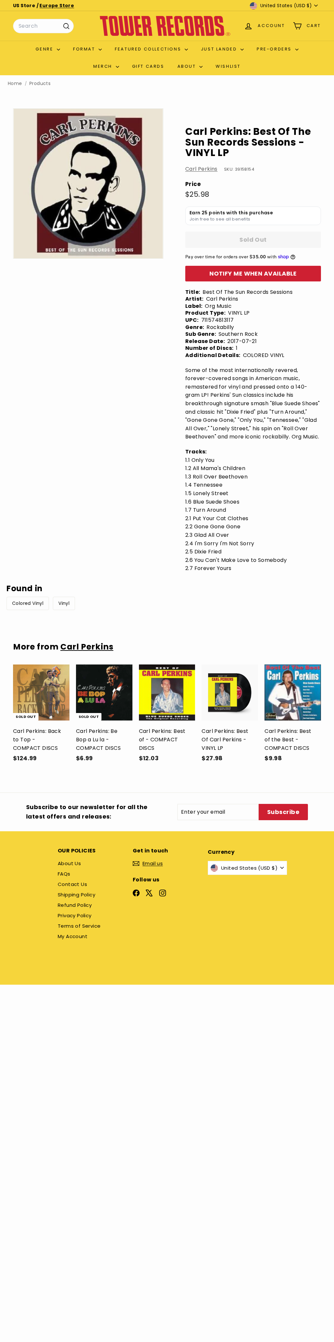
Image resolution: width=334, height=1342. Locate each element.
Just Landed (220, 49)
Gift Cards (148, 66)
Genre (45, 49)
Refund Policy (75, 905)
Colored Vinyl (27, 603)
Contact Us (72, 884)
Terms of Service (79, 925)
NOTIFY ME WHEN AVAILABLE (253, 273)
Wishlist (228, 66)
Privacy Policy (75, 915)
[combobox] (43, 26)
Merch (103, 66)
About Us (69, 863)
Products (40, 83)
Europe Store (56, 5)
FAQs (64, 873)
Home (15, 83)
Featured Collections (149, 49)
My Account (72, 936)
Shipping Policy (76, 894)
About (187, 66)
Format (85, 49)
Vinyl (63, 603)
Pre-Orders (275, 49)
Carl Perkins (201, 169)
